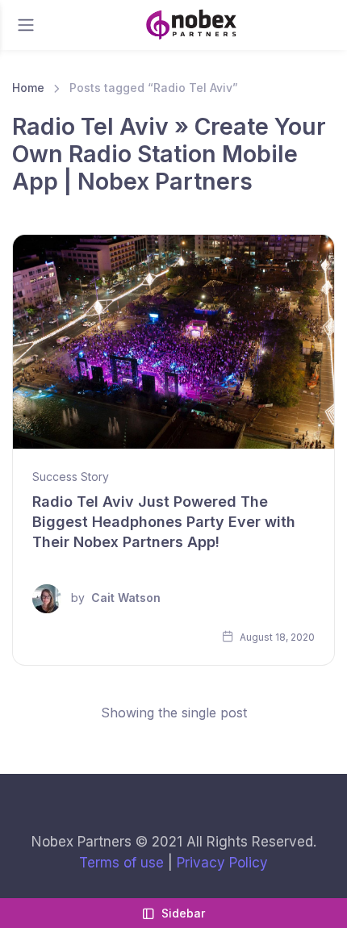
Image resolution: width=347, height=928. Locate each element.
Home (28, 87)
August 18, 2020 (276, 637)
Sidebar (183, 913)
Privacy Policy (222, 863)
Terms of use (121, 863)
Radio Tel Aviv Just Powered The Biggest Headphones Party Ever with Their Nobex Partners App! (163, 521)
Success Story (70, 476)
